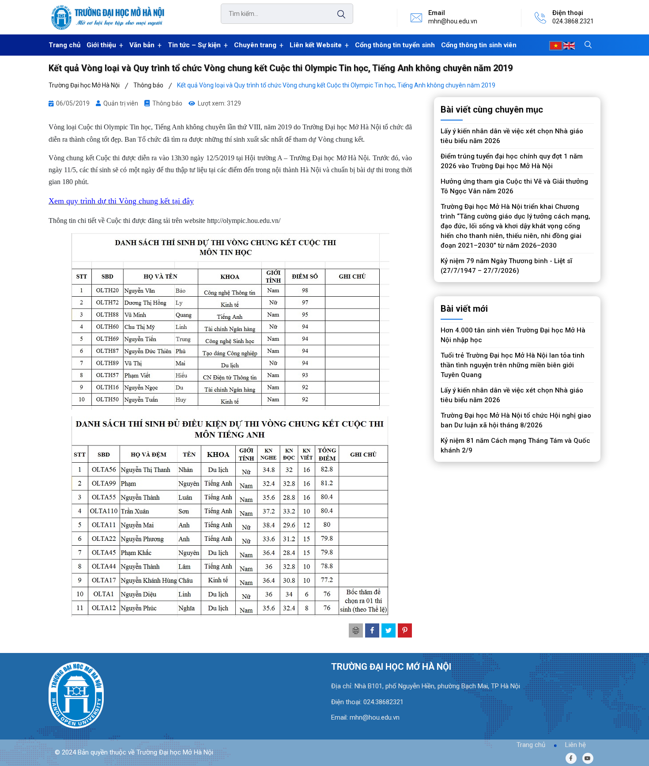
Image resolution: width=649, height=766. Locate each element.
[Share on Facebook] (372, 630)
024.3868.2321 (573, 21)
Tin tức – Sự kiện (194, 45)
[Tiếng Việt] (555, 45)
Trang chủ (64, 45)
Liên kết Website (316, 45)
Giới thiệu (101, 45)
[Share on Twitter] (388, 630)
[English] (569, 45)
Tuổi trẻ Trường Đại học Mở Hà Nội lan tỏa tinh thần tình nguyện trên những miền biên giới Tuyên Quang (513, 365)
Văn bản (142, 45)
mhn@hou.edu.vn (452, 21)
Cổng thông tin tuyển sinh (395, 45)
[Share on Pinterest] (405, 630)
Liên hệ (575, 745)
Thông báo (167, 103)
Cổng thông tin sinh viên (479, 45)
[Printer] (356, 630)
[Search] (337, 14)
